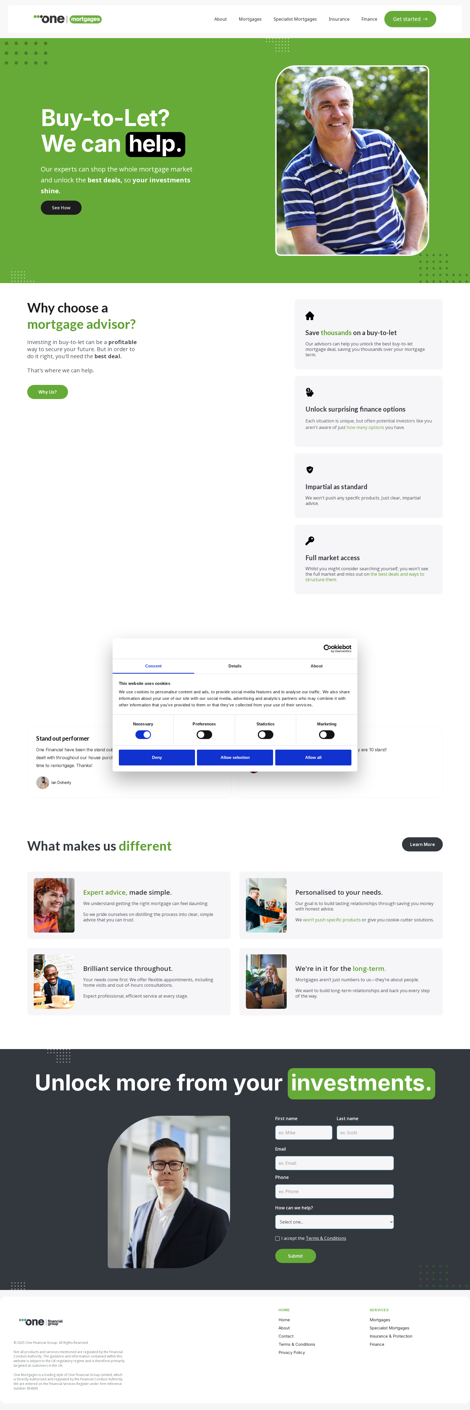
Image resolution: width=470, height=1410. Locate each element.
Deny (157, 757)
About (220, 19)
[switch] (204, 734)
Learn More (422, 844)
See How (61, 208)
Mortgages (250, 19)
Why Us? (47, 392)
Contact (286, 1336)
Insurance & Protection (391, 1336)
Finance (369, 19)
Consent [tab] (153, 666)
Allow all (313, 757)
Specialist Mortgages (295, 19)
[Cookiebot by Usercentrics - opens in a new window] (327, 648)
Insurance (339, 19)
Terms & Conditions (326, 1238)
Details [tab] (235, 666)
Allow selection (235, 757)
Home (284, 1319)
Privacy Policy (292, 1352)
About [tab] (317, 666)
